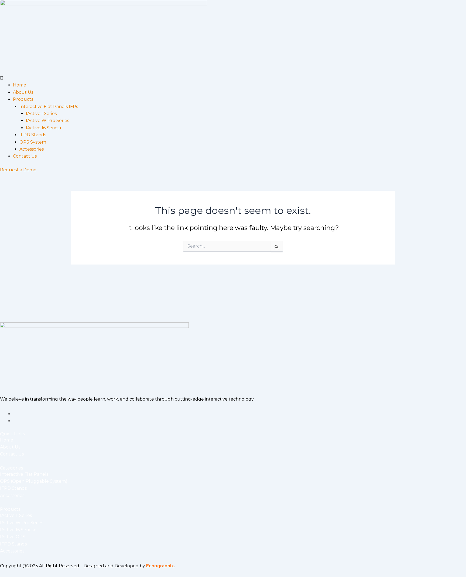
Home (19, 85)
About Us (23, 92)
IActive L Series (16, 515)
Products (23, 99)
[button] (233, 78)
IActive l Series (41, 113)
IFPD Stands (32, 134)
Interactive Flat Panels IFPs (48, 106)
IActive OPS (12, 536)
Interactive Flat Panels (24, 474)
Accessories (31, 149)
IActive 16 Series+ (44, 127)
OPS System (32, 142)
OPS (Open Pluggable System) (33, 481)
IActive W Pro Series (47, 120)
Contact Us (25, 156)
